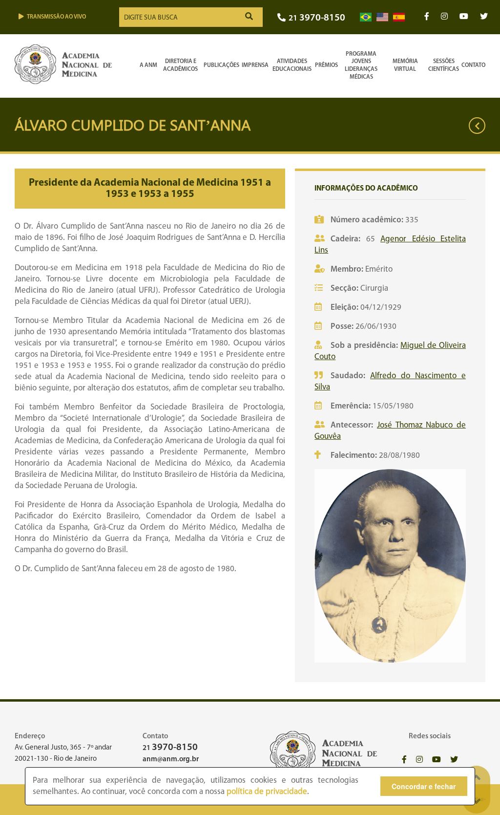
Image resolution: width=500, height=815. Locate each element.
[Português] (366, 17)
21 (317, 18)
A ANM (148, 65)
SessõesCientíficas (443, 65)
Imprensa (255, 65)
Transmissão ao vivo (56, 17)
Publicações (221, 65)
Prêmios (326, 65)
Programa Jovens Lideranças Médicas (361, 65)
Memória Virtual (405, 65)
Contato (473, 65)
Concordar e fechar (424, 786)
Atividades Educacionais (292, 65)
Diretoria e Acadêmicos (180, 65)
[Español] (399, 17)
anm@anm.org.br (171, 759)
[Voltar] (477, 125)
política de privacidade (267, 792)
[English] (382, 17)
